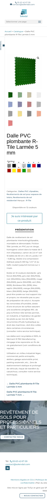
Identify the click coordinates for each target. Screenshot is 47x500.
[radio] (9, 166)
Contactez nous (13, 437)
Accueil (8, 31)
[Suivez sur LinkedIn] (7, 468)
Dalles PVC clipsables (28, 191)
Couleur (11, 161)
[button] (38, 58)
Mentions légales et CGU (22, 480)
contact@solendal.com (17, 464)
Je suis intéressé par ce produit (24, 218)
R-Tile (28, 200)
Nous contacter (33, 496)
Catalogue (18, 31)
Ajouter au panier (21, 181)
